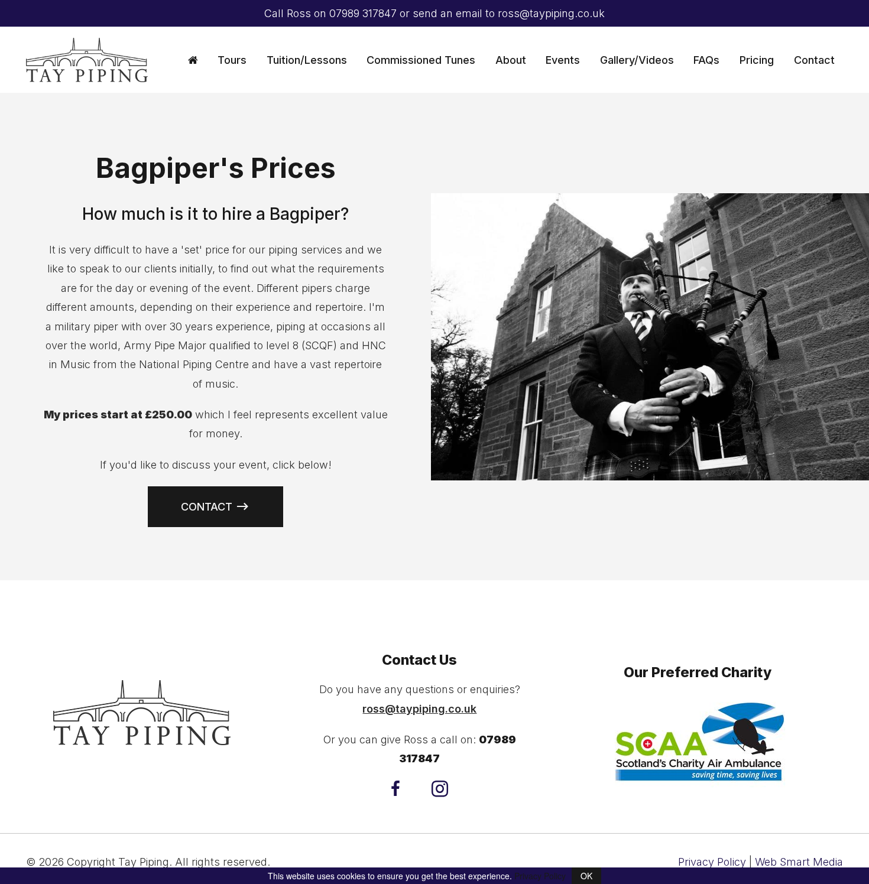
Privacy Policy (712, 862)
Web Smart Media (799, 862)
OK (586, 876)
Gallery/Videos (637, 60)
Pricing (757, 60)
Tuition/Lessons (307, 60)
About (510, 60)
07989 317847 (363, 13)
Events (563, 60)
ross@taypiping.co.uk (551, 13)
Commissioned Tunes (421, 60)
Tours (232, 60)
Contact (814, 60)
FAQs (706, 60)
